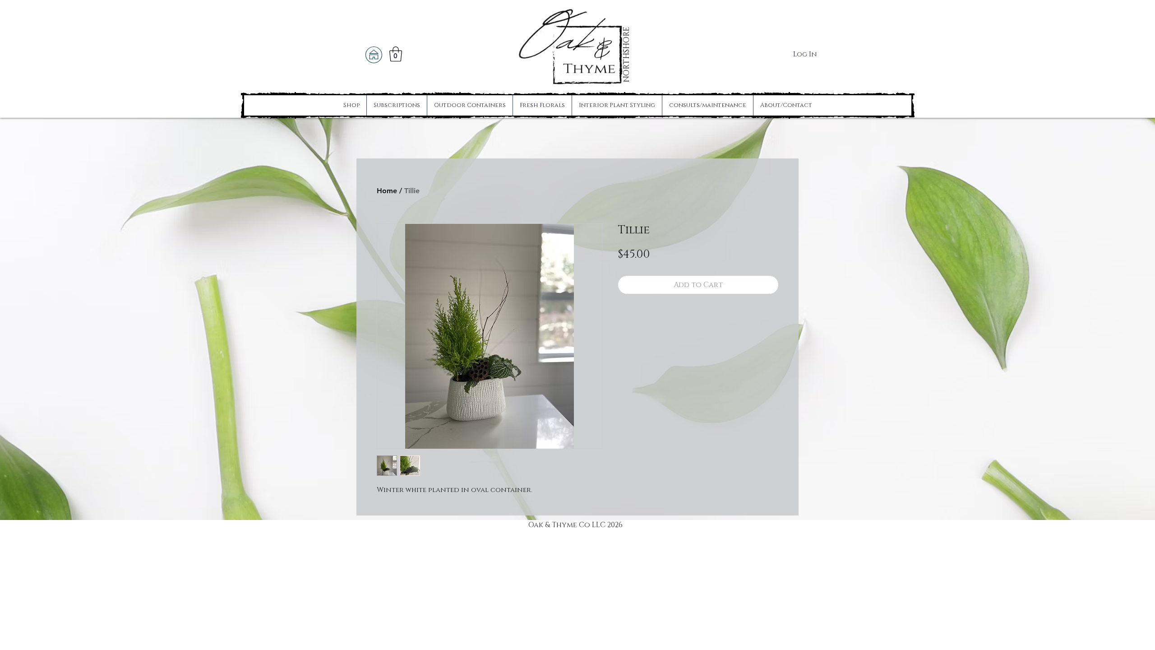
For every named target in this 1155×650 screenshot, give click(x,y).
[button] (395, 53)
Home (387, 190)
